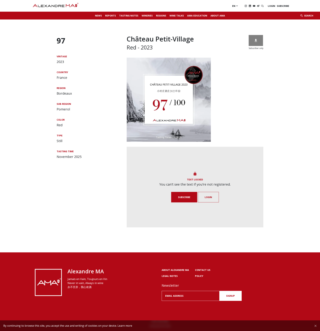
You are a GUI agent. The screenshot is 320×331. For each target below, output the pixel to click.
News (98, 15)
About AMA (217, 15)
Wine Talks (177, 15)
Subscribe (283, 5)
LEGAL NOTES (170, 276)
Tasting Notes (128, 15)
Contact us (202, 270)
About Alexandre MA (175, 270)
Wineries (147, 15)
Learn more (125, 326)
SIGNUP (230, 295)
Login (271, 5)
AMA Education (197, 15)
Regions (161, 15)
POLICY (199, 276)
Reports (110, 15)
